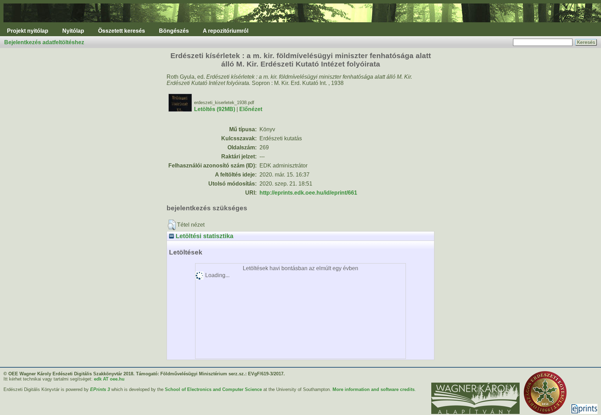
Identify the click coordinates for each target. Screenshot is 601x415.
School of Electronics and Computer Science (213, 389)
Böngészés (174, 31)
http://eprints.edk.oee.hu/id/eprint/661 (308, 193)
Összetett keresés (121, 31)
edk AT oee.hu (109, 379)
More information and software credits (373, 389)
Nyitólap (73, 31)
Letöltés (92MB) (214, 109)
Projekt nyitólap (27, 31)
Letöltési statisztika (203, 236)
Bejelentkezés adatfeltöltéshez (44, 42)
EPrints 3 (100, 389)
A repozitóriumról (225, 31)
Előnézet (250, 109)
